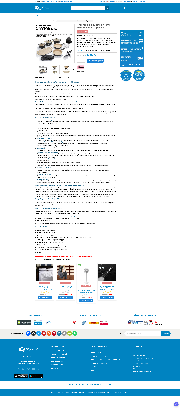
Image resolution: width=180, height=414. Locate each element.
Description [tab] (40, 78)
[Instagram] (33, 333)
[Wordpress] (59, 333)
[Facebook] (28, 333)
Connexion (126, 1)
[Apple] (64, 333)
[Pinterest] (54, 333)
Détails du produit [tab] (55, 78)
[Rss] (49, 333)
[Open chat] (176, 404)
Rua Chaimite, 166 (138, 356)
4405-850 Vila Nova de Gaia (142, 358)
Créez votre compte (138, 1)
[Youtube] (43, 333)
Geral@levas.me (66, 1)
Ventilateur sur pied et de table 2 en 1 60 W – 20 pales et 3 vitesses (86, 291)
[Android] (69, 333)
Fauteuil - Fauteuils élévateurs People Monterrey (65, 288)
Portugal (135, 361)
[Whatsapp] (74, 333)
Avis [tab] (67, 78)
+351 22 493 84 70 (48, 1)
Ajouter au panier (95, 61)
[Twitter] (38, 333)
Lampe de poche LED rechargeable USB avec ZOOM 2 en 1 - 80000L (107, 288)
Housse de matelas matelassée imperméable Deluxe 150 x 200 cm (44, 289)
